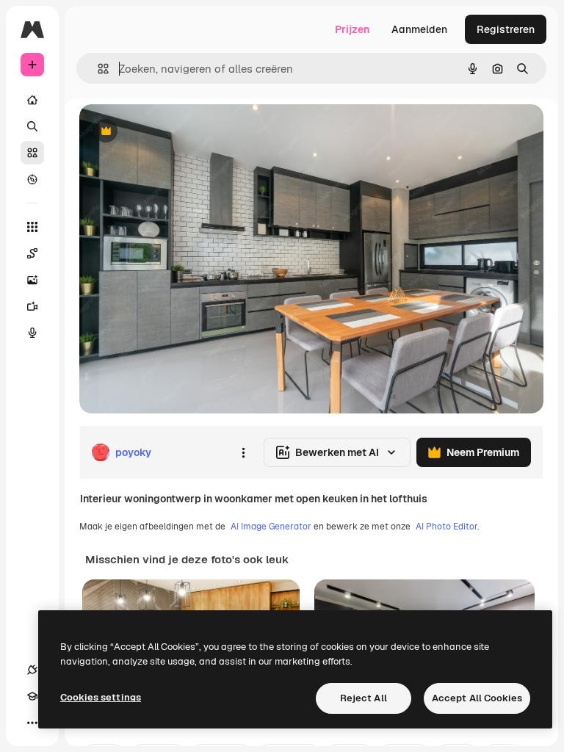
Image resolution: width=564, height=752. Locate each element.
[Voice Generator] (32, 332)
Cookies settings (100, 697)
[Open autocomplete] (97, 68)
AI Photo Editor (446, 526)
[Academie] (32, 696)
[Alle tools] (32, 227)
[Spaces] (32, 253)
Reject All (363, 698)
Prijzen (352, 29)
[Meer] (32, 722)
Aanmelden (419, 29)
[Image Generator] (32, 280)
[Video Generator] (32, 306)
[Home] (32, 100)
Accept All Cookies (477, 698)
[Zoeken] (32, 126)
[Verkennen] (32, 179)
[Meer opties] (243, 452)
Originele (176, 132)
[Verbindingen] (32, 670)
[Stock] (32, 152)
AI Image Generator (271, 526)
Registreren (506, 29)
